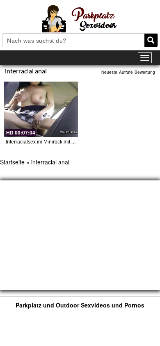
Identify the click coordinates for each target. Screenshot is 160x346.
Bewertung (145, 72)
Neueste (109, 72)
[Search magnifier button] (151, 40)
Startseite (12, 162)
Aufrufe (126, 72)
